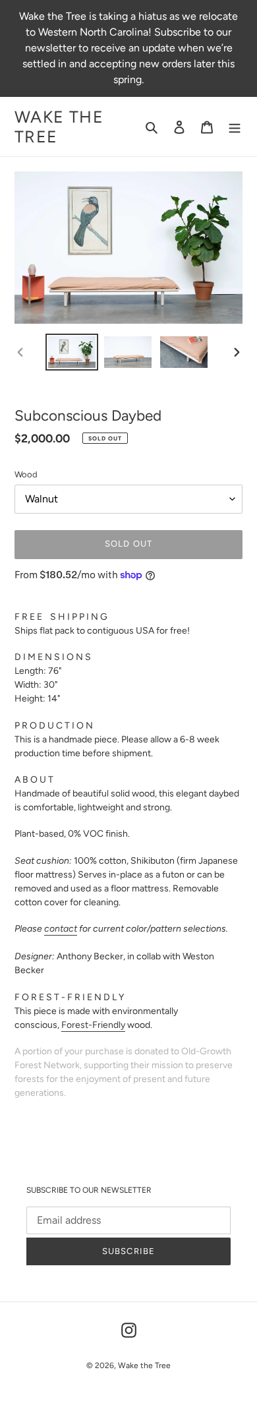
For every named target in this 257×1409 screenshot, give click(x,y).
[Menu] (234, 127)
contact (60, 928)
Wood (26, 474)
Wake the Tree (58, 126)
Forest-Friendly (93, 1025)
